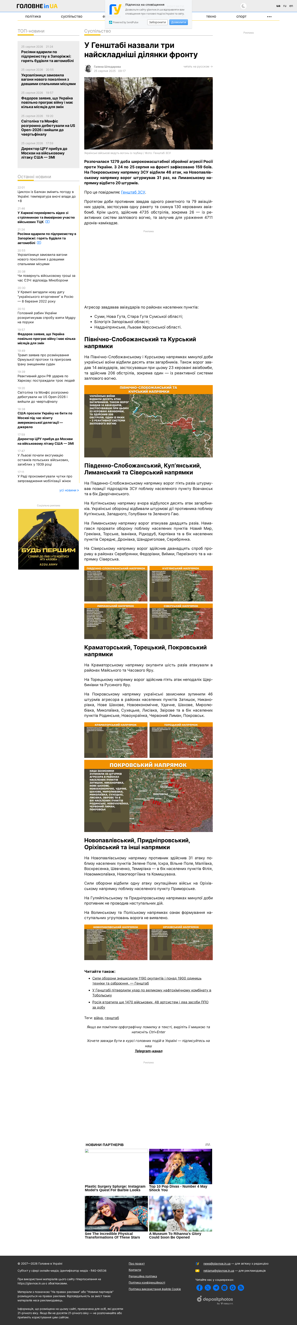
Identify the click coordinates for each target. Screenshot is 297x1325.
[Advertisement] (148, 267)
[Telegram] (216, 1288)
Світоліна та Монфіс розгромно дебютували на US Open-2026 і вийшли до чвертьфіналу (43, 394)
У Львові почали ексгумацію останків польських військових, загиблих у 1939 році (43, 457)
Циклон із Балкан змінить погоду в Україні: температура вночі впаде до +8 (47, 194)
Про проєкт (137, 1263)
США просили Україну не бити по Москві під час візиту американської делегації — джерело (45, 418)
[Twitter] (208, 1288)
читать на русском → (198, 66)
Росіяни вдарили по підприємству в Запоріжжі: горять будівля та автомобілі (47, 236)
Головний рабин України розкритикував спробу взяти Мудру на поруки (47, 315)
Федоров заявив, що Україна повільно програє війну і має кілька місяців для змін (46, 336)
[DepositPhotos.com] (215, 1301)
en (291, 6)
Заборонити (157, 22)
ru (284, 6)
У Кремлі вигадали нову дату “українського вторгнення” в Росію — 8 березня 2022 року (45, 294)
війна (98, 1018)
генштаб (112, 1018)
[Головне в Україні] (37, 7)
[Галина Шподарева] (88, 71)
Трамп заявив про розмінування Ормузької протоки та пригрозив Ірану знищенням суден (44, 357)
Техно (211, 16)
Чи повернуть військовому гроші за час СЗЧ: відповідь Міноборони (46, 276)
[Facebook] (199, 1288)
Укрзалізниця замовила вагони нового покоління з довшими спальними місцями (42, 257)
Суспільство (71, 16)
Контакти (135, 1269)
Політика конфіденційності (147, 1282)
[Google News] (233, 1288)
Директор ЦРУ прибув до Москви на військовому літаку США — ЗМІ (46, 439)
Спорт (241, 16)
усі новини (67, 490)
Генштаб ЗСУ (133, 192)
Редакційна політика (143, 1276)
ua (278, 6)
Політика (33, 16)
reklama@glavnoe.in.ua (218, 1270)
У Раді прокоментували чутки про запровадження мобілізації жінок (45, 476)
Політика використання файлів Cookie (155, 1289)
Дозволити (178, 22)
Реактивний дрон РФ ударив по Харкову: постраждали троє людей (46, 376)
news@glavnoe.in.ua (217, 1263)
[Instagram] (224, 1288)
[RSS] (241, 1288)
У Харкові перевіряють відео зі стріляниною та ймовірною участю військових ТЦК (46, 215)
